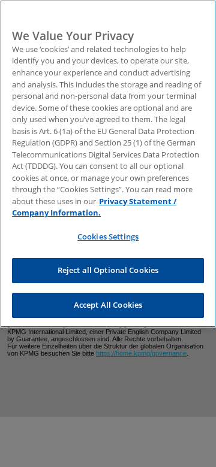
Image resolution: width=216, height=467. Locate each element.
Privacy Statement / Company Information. (94, 207)
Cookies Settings (108, 236)
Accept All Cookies (108, 304)
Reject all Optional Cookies (108, 270)
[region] (108, 163)
